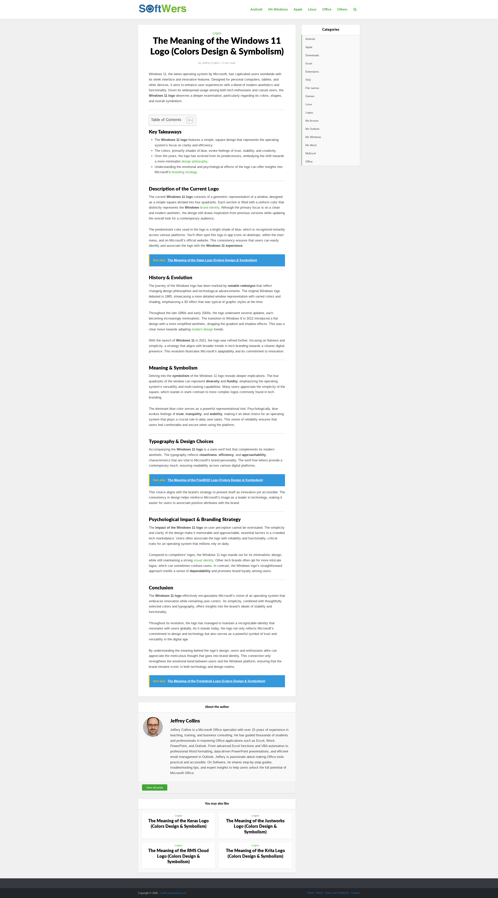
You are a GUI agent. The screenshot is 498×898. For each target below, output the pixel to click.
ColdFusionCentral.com (173, 893)
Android (256, 9)
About (319, 892)
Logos (217, 33)
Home (311, 892)
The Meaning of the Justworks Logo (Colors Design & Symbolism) (255, 826)
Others (342, 9)
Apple (298, 9)
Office (326, 9)
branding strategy (184, 172)
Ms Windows (278, 9)
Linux (312, 9)
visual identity (203, 560)
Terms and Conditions (337, 892)
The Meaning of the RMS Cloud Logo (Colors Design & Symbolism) (178, 856)
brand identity (209, 207)
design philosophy (194, 161)
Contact (355, 892)
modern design (202, 329)
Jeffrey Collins (210, 62)
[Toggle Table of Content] (187, 120)
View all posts (154, 787)
